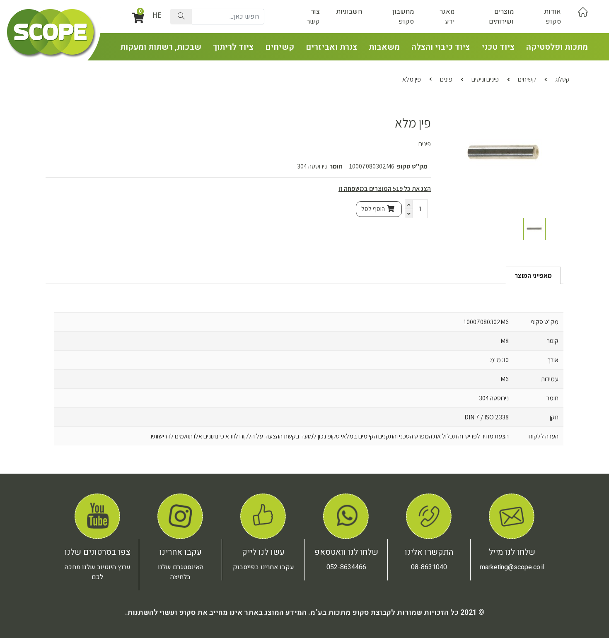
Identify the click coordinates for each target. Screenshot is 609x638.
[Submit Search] (181, 16)
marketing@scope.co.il (512, 567)
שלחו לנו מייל (512, 552)
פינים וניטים (485, 79)
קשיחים (279, 47)
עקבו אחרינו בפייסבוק (263, 567)
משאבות (384, 47)
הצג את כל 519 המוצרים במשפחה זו (384, 188)
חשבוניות (349, 12)
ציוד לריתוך (233, 47)
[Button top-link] (583, 12)
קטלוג (562, 79)
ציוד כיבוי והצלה (440, 47)
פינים (446, 79)
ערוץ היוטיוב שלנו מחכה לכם (97, 572)
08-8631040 (429, 567)
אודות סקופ (552, 16)
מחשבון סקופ (403, 16)
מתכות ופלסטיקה (557, 47)
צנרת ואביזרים (331, 47)
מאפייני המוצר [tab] (533, 275)
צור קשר (313, 16)
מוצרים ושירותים (501, 16)
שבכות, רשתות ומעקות (160, 47)
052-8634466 (346, 567)
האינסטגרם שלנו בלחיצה (180, 572)
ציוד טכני (498, 47)
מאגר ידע (447, 16)
